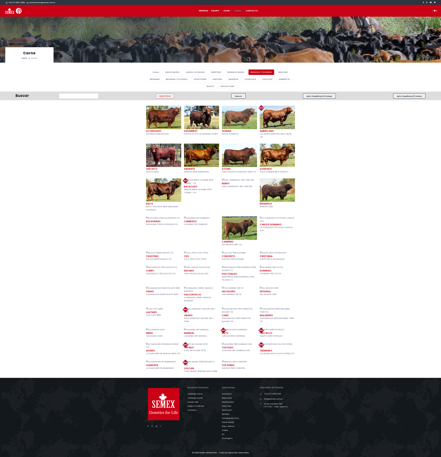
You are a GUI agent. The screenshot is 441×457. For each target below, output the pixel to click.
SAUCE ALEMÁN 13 (230, 134)
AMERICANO (267, 131)
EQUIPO (215, 10)
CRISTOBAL (266, 256)
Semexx (225, 414)
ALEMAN (226, 131)
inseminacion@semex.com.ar (42, 2)
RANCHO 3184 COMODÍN (233, 368)
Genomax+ (227, 410)
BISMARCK (266, 203)
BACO (149, 203)
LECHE (226, 10)
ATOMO (226, 168)
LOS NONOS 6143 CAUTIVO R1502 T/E (277, 353)
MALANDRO (266, 315)
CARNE (237, 10)
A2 (223, 434)
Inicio (24, 58)
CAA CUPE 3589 (153, 315)
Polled (225, 430)
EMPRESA (203, 10)
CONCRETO (228, 256)
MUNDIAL (189, 333)
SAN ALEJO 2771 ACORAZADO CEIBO (201, 134)
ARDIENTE (189, 168)
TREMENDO (266, 350)
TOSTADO (227, 347)
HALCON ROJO (192, 294)
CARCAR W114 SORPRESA (233, 336)
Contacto (192, 410)
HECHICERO (228, 291)
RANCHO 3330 (266, 206)
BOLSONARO (153, 221)
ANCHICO (151, 168)
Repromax (227, 398)
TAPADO (189, 347)
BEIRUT (226, 183)
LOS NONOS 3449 (154, 336)
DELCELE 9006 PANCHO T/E (159, 259)
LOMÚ (225, 315)
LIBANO (188, 315)
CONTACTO (252, 10)
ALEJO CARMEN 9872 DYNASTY (274, 171)
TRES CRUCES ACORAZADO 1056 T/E (239, 171)
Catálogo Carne (195, 394)
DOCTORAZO (229, 273)
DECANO (189, 270)
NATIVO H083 (152, 171)
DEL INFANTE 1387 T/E (232, 244)
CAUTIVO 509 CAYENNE (233, 259)
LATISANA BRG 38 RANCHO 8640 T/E (163, 353)
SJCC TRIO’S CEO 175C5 (195, 259)
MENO (149, 333)
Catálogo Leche (194, 398)
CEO (186, 256)
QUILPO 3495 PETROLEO (271, 336)
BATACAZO (190, 186)
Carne (34, 58)
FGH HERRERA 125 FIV (232, 294)
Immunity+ (227, 394)
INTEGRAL (265, 291)
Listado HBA (193, 402)
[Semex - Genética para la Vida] (13, 10)
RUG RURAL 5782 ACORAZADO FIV (162, 224)
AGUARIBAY (191, 131)
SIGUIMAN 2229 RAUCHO (157, 134)
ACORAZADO (153, 131)
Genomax (226, 406)
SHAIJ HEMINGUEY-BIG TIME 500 (237, 186)
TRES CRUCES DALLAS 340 (196, 273)
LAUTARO (151, 312)
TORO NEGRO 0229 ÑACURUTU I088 (200, 371)
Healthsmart (228, 402)
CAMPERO (227, 241)
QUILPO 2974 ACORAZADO (272, 259)
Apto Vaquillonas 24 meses (319, 96)
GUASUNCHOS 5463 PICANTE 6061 (162, 294)
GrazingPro (227, 438)
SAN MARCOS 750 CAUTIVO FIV (160, 273)
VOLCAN (189, 368)
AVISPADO (266, 168)
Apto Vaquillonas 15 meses (409, 96)
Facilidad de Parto (230, 418)
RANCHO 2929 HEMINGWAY (196, 171)
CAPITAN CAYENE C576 (195, 350)
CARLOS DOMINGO (270, 224)
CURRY (150, 270)
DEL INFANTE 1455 (268, 294)
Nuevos (238, 96)
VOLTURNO (228, 365)
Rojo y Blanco (228, 426)
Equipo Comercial (195, 406)
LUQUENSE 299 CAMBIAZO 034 (236, 350)
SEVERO (150, 350)
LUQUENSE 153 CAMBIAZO (196, 224)
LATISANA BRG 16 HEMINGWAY (160, 368)
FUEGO (150, 291)
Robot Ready (228, 422)
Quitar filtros (165, 96)
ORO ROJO (266, 333)
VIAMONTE (152, 365)
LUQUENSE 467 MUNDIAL (195, 336)
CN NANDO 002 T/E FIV (270, 273)
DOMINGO (265, 270)
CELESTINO (152, 256)
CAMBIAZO (190, 221)
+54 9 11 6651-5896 (16, 2)
